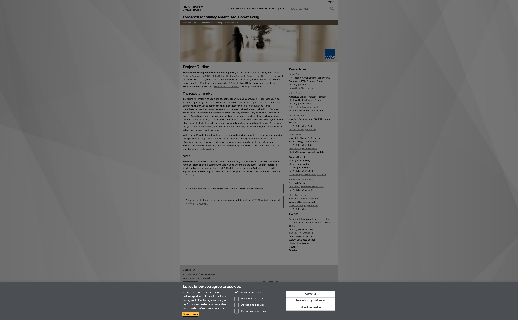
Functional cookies (252, 298)
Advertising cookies (252, 305)
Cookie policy (190, 314)
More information (311, 307)
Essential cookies (250, 292)
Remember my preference (310, 300)
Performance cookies (253, 311)
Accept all (310, 293)
